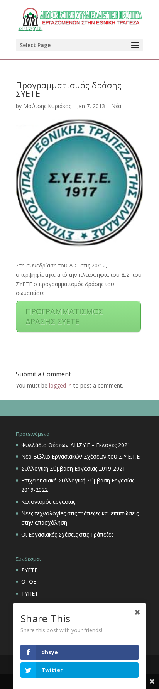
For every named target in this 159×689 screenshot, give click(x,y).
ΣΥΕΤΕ (29, 570)
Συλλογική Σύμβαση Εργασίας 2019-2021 (73, 468)
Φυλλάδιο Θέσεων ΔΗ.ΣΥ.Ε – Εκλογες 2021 (75, 445)
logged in (60, 385)
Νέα (116, 106)
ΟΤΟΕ (28, 581)
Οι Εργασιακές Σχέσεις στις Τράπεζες (67, 534)
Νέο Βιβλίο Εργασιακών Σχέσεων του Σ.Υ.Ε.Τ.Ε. (81, 456)
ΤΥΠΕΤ (29, 593)
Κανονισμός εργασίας (48, 501)
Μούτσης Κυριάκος (47, 106)
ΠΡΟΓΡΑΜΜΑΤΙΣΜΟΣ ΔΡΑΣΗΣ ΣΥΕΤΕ (64, 316)
